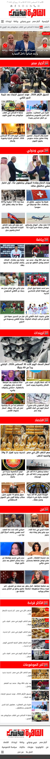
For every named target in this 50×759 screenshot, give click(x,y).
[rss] (31, 6)
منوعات (30, 747)
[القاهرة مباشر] (27, 13)
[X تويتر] (19, 6)
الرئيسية (45, 21)
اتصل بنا (29, 752)
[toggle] (2, 21)
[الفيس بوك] (15, 6)
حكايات (22, 747)
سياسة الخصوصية (9, 747)
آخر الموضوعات (33, 665)
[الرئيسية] (11, 6)
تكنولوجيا (39, 747)
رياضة (15, 21)
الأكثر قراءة (35, 603)
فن (42, 509)
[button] (5, 46)
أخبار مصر (36, 21)
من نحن (20, 752)
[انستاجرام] (23, 6)
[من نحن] (35, 6)
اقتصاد (39, 420)
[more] (39, 6)
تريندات (9, 21)
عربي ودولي (25, 21)
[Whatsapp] (27, 6)
